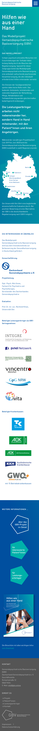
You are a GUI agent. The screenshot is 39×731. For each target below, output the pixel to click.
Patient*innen (9, 701)
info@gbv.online (14, 685)
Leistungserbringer (12, 704)
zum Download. (8, 648)
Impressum (6, 724)
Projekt (7, 698)
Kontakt (7, 706)
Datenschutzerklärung (11, 727)
